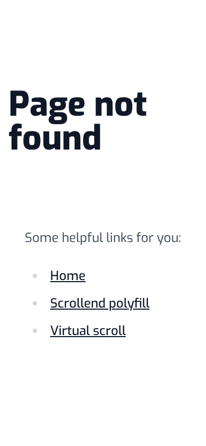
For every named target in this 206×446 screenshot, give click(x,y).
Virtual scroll (88, 330)
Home (68, 275)
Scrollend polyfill (99, 303)
